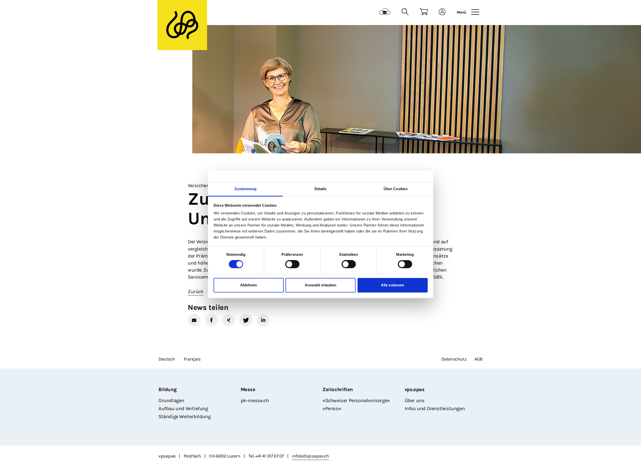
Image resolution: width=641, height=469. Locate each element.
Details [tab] (320, 189)
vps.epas (415, 389)
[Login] (442, 12)
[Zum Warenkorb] (424, 12)
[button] (194, 320)
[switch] (292, 264)
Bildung (167, 389)
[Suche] (405, 12)
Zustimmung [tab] (245, 189)
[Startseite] (182, 25)
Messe (248, 389)
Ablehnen (248, 285)
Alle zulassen (392, 285)
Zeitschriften (338, 389)
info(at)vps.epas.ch (310, 456)
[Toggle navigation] (475, 12)
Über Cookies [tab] (396, 189)
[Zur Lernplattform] (385, 12)
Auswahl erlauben (320, 285)
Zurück (196, 291)
